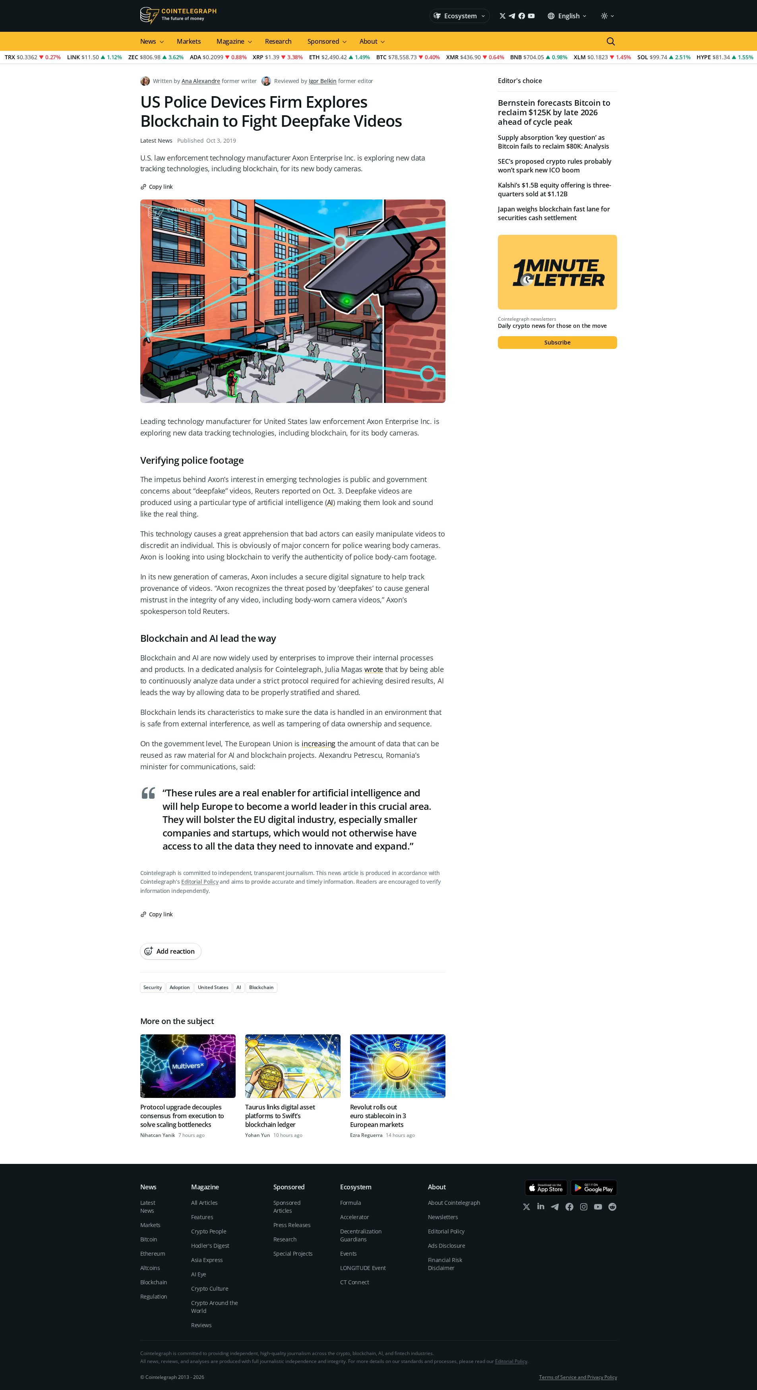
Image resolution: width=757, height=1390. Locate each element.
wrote (373, 669)
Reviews (201, 1325)
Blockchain (154, 1282)
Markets (189, 41)
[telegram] (555, 1208)
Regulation (154, 1296)
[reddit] (612, 1208)
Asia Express (207, 1260)
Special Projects (293, 1253)
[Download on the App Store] (546, 1188)
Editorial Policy (199, 881)
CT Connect (354, 1282)
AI (330, 502)
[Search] (610, 41)
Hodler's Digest (210, 1245)
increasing (318, 743)
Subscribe (557, 342)
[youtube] (598, 1208)
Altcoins (150, 1268)
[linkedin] (541, 1208)
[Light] (607, 16)
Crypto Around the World (214, 1306)
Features (202, 1217)
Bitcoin (149, 1239)
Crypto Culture (209, 1288)
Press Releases (292, 1225)
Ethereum (152, 1253)
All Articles (204, 1202)
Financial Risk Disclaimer (445, 1264)
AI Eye (198, 1274)
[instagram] (584, 1208)
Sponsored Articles (287, 1206)
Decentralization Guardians (360, 1235)
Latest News (156, 140)
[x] (526, 1208)
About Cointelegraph (454, 1202)
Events (348, 1253)
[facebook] (569, 1208)
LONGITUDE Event (363, 1268)
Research (278, 41)
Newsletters (443, 1217)
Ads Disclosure (446, 1245)
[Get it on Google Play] (594, 1188)
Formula (350, 1202)
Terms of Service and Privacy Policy (578, 1377)
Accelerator (354, 1217)
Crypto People (208, 1231)
